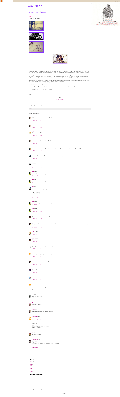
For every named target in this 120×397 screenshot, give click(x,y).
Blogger (66, 393)
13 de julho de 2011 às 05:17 (37, 234)
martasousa (34, 116)
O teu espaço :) (43, 12)
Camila (33, 309)
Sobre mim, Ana (31, 12)
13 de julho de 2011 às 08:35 (37, 248)
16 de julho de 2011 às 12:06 (37, 299)
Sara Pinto (34, 245)
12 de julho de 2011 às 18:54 (37, 204)
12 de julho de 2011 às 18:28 (37, 175)
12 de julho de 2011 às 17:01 (37, 143)
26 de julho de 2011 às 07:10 (37, 335)
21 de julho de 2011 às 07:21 (37, 319)
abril (31, 365)
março (31, 364)
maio (31, 367)
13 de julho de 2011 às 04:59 (37, 227)
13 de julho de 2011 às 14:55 (37, 279)
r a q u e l (33, 131)
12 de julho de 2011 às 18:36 (37, 182)
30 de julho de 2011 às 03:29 (37, 345)
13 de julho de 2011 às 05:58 (37, 241)
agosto (31, 371)
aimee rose (34, 215)
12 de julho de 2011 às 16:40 (37, 127)
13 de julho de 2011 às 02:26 (37, 218)
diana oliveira (34, 252)
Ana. (33, 294)
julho (31, 369)
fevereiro (31, 362)
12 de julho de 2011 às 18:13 (37, 158)
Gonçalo (33, 276)
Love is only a (35, 5)
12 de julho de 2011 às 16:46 (37, 135)
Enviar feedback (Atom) (37, 351)
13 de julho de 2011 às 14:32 (37, 272)
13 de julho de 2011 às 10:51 (37, 264)
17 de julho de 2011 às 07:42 (37, 305)
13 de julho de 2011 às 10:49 (37, 256)
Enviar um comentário (34, 347)
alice (33, 154)
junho (31, 368)
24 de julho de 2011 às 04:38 (37, 328)
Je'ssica (33, 268)
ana (32, 332)
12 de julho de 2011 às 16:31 (37, 120)
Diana (33, 302)
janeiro (31, 361)
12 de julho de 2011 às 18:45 (37, 197)
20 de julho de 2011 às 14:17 (37, 312)
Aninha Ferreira (35, 283)
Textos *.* (38, 12)
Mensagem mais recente (33, 349)
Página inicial (61, 349)
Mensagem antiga (88, 349)
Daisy (33, 147)
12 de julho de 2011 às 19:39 (37, 211)
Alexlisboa (34, 162)
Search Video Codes (60, 99)
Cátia (33, 222)
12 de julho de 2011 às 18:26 (37, 167)
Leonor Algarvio (35, 339)
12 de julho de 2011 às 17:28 (37, 150)
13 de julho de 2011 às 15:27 (37, 290)
